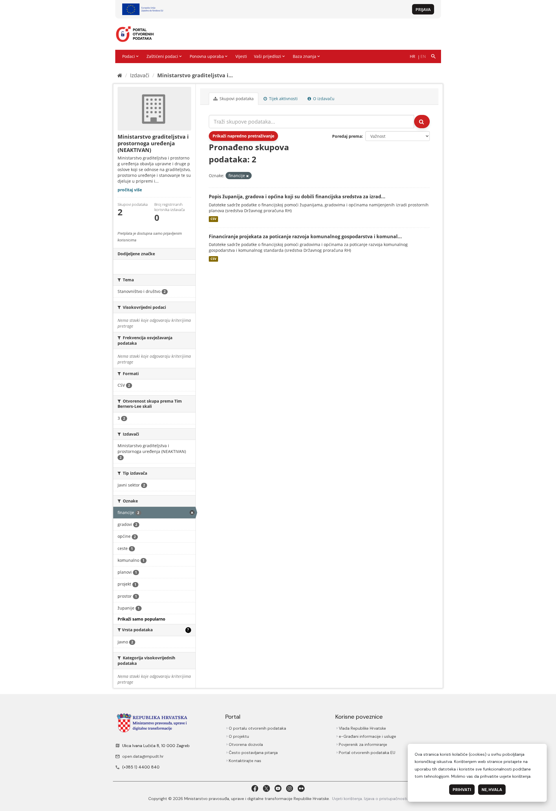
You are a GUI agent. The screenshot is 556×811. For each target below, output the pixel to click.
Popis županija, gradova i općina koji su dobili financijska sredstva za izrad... (297, 196)
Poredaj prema (347, 136)
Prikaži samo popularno (141, 619)
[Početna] (119, 75)
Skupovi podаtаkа (236, 98)
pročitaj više (130, 189)
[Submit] (422, 121)
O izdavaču (323, 98)
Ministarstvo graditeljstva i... (195, 75)
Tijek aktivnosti (283, 98)
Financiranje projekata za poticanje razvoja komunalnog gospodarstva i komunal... (305, 236)
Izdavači (139, 75)
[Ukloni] (247, 176)
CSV (213, 219)
